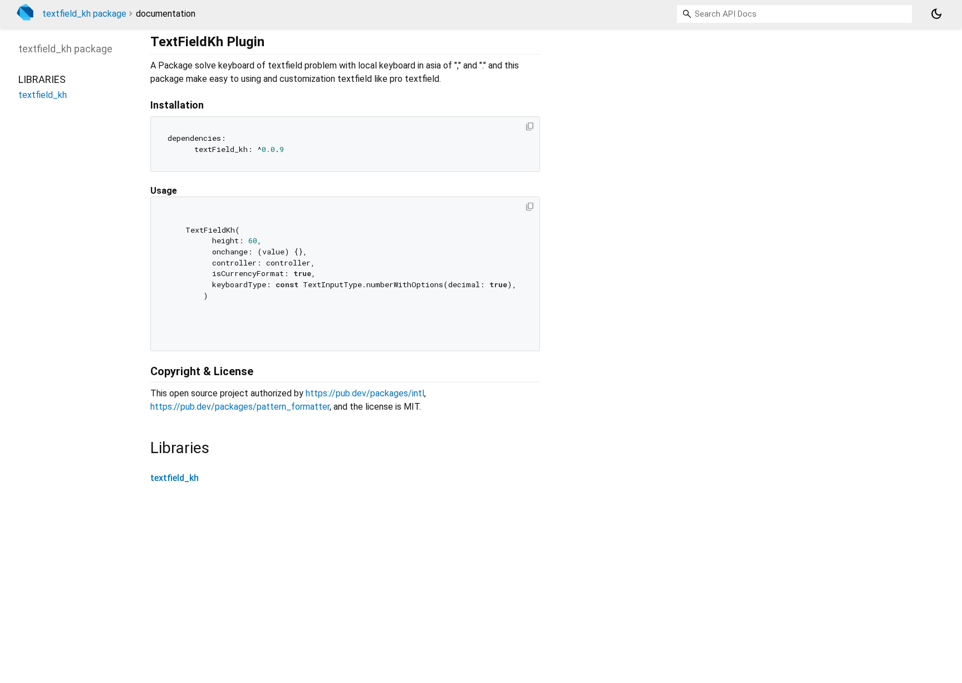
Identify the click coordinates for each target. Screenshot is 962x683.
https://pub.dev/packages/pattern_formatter (240, 406)
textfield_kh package (84, 13)
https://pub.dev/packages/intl (365, 393)
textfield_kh (174, 478)
